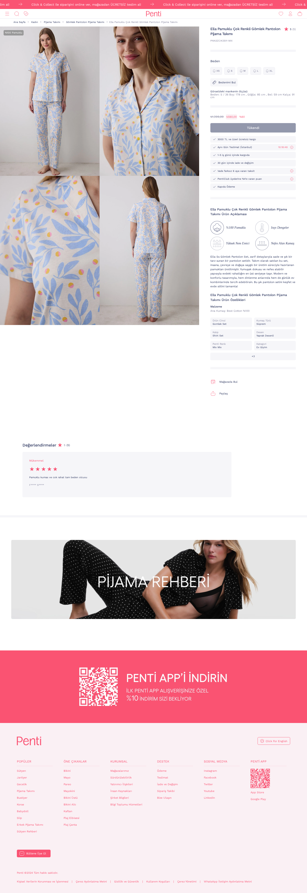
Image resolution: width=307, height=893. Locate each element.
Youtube (209, 791)
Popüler (24, 761)
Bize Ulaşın (164, 797)
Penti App (259, 761)
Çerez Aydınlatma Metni (91, 881)
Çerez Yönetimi (186, 881)
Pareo (67, 784)
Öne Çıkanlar (75, 761)
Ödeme (162, 770)
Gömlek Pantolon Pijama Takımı (85, 22)
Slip (19, 818)
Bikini (67, 770)
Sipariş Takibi (166, 791)
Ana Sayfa (19, 22)
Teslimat (162, 777)
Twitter (208, 784)
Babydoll (23, 811)
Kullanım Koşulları (158, 881)
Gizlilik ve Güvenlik (126, 881)
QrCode (260, 778)
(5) (293, 29)
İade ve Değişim (167, 784)
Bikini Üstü (71, 797)
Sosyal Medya (215, 761)
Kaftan (68, 811)
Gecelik (22, 784)
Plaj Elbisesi (71, 818)
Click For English (276, 741)
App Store (257, 792)
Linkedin (209, 797)
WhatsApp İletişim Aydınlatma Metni (228, 881)
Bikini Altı (70, 804)
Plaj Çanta (70, 824)
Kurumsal (118, 761)
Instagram (210, 770)
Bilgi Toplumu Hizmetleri (126, 804)
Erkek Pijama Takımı (30, 824)
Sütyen (21, 770)
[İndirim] (26, 14)
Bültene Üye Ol (36, 853)
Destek (163, 761)
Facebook (210, 777)
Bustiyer (22, 797)
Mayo (67, 777)
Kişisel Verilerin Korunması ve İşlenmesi (42, 881)
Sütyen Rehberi (27, 831)
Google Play (258, 799)
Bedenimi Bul (227, 82)
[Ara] (16, 14)
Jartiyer (22, 777)
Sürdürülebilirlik (121, 777)
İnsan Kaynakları (121, 791)
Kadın (34, 22)
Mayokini (69, 791)
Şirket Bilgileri (119, 797)
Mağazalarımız (119, 770)
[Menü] (7, 14)
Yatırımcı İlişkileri (121, 784)
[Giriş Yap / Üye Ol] (290, 14)
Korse (20, 804)
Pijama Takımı (52, 22)
